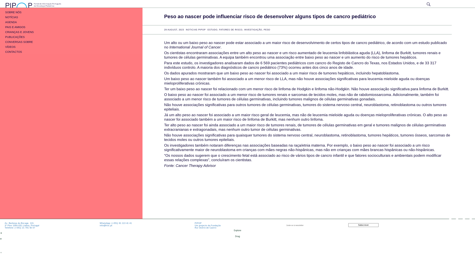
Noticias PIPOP (196, 30)
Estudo (212, 30)
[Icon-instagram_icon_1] (450, 222)
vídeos (10, 46)
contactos (13, 51)
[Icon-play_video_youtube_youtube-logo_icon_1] (471, 222)
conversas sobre (19, 42)
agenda (11, 22)
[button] (460, 4)
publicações (15, 37)
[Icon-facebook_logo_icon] (464, 222)
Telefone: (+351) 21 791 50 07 (20, 228)
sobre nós (13, 12)
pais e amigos (15, 27)
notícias (11, 17)
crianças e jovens (19, 32)
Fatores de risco (230, 30)
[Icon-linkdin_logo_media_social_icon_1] (457, 222)
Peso (267, 30)
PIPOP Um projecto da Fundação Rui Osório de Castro (208, 225)
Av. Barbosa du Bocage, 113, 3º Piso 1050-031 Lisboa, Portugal (22, 224)
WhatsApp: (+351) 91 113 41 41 (116, 223)
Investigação (253, 30)
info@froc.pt (106, 225)
